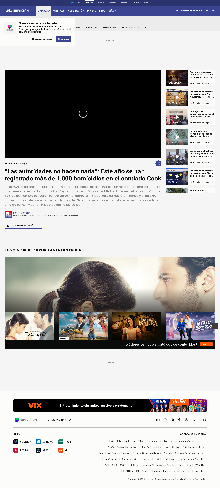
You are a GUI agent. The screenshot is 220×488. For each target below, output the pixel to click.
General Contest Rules (144, 459)
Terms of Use (170, 441)
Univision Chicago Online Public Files (159, 465)
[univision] (17, 11)
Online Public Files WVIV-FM (191, 465)
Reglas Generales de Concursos (117, 459)
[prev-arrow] (2, 326)
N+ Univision (24, 212)
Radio (136, 3)
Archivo (133, 447)
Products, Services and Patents (147, 453)
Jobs (142, 447)
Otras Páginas (57, 419)
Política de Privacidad (119, 441)
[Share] (158, 163)
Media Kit (170, 447)
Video (147, 27)
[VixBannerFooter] (110, 405)
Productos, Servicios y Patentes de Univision (184, 453)
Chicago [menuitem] (44, 10)
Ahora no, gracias (42, 39)
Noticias (89, 3)
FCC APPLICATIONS (130, 471)
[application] (83, 114)
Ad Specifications (155, 447)
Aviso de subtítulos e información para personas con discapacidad (173, 471)
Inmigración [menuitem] (75, 10)
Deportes (125, 3)
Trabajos (91, 27)
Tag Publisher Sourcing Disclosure (115, 453)
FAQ (178, 447)
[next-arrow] (215, 326)
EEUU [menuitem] (102, 10)
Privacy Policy (137, 441)
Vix (79, 3)
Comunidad (108, 27)
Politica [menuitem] (58, 10)
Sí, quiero (63, 39)
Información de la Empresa (191, 441)
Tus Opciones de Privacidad (191, 459)
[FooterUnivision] (26, 420)
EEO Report (135, 465)
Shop (146, 3)
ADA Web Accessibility (118, 447)
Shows (101, 3)
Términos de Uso (153, 441)
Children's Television (166, 459)
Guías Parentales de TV (193, 447)
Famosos (112, 3)
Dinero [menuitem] (91, 10)
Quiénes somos (129, 27)
